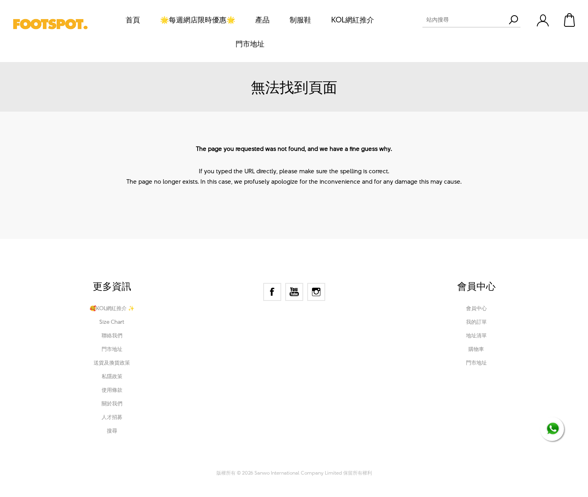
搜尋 (112, 431)
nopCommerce (262, 461)
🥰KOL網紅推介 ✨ (112, 308)
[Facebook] (272, 292)
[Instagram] (316, 292)
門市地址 (112, 349)
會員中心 (476, 308)
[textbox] (464, 19)
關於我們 (112, 403)
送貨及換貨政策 (112, 363)
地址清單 (476, 335)
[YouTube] (294, 292)
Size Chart (111, 322)
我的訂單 (476, 322)
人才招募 (112, 417)
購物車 (570, 20)
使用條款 (112, 390)
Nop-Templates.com (347, 461)
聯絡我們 (112, 335)
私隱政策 (112, 376)
